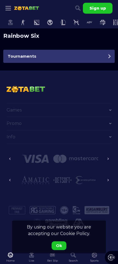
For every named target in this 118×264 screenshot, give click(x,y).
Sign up (97, 8)
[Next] (108, 159)
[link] (26, 8)
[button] (111, 257)
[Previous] (10, 159)
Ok (59, 245)
